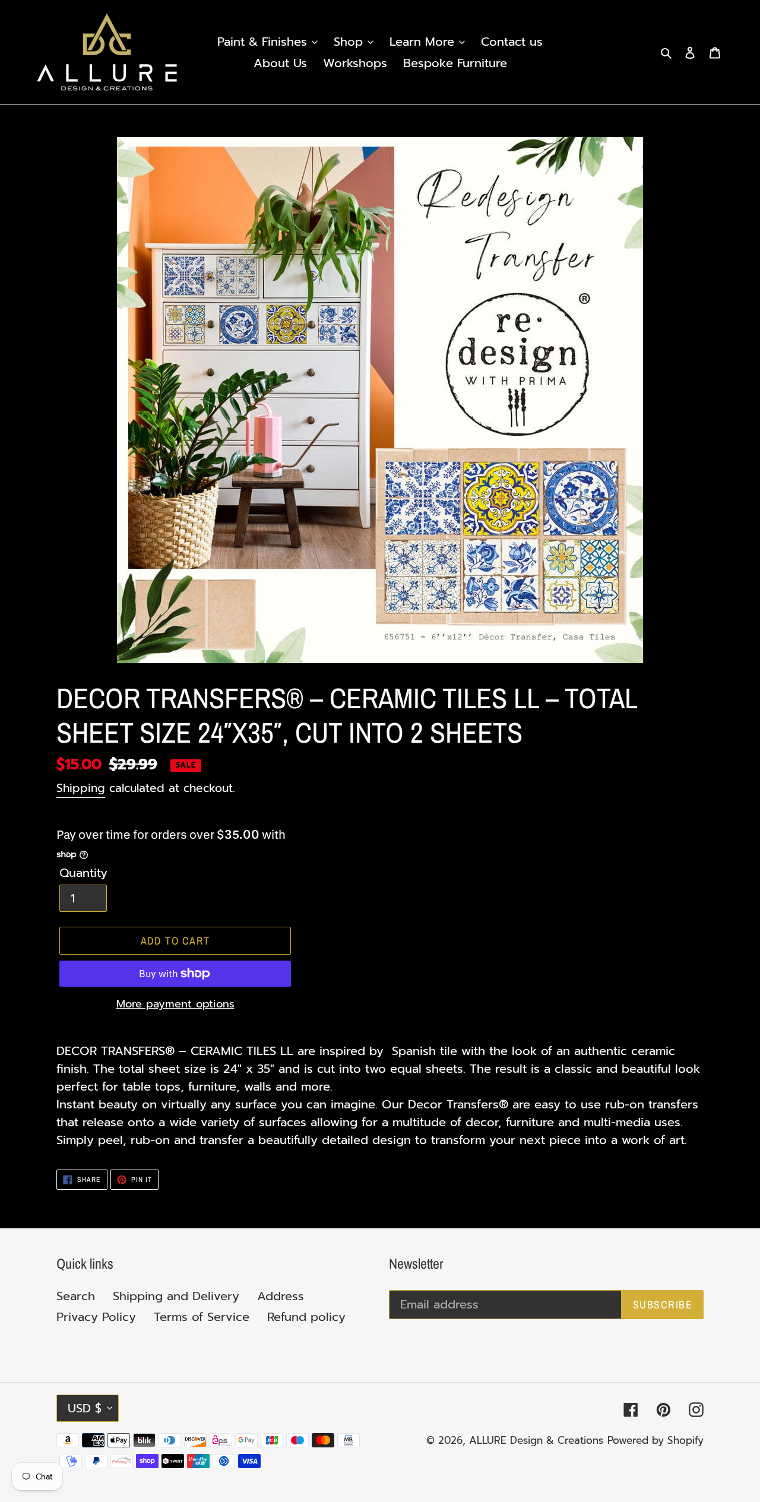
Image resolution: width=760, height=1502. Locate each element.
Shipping (80, 788)
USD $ (85, 1408)
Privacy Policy (96, 1317)
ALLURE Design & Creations (536, 1440)
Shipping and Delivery (176, 1296)
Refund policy (306, 1317)
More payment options (175, 1004)
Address (280, 1296)
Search (75, 1296)
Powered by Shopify (655, 1440)
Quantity (83, 873)
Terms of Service (201, 1317)
